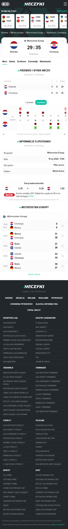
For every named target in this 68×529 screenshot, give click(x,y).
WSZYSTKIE (62, 11)
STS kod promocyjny (45, 475)
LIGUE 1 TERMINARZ (43, 407)
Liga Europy (8, 327)
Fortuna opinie (9, 479)
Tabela (12, 61)
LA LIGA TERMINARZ (43, 394)
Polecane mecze (43, 451)
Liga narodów (9, 361)
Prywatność (57, 297)
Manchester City (43, 353)
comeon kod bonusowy (46, 514)
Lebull (6, 505)
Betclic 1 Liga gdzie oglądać (15, 401)
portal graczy (34, 310)
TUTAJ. (31, 196)
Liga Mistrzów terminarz (47, 372)
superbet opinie (10, 484)
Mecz (4, 61)
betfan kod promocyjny (46, 496)
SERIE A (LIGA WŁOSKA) (12, 349)
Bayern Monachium (44, 340)
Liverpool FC (41, 331)
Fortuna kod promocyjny (47, 479)
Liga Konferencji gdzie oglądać (17, 405)
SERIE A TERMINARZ (43, 398)
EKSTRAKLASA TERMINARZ (46, 385)
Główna (4, 32)
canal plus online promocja (15, 393)
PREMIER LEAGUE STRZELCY (14, 442)
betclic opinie (42, 488)
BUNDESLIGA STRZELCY (12, 455)
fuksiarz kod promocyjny (14, 501)
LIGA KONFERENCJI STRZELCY (14, 434)
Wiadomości (45, 61)
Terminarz (21, 61)
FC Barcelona (42, 323)
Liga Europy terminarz (46, 377)
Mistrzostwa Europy (34, 32)
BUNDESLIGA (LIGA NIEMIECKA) (15, 353)
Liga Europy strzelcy (12, 429)
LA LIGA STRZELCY (10, 447)
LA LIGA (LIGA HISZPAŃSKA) (13, 344)
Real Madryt (41, 327)
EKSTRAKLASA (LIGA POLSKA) (14, 336)
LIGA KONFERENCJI (10, 331)
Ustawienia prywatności (21, 304)
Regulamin (43, 297)
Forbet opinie (9, 496)
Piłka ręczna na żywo (45, 429)
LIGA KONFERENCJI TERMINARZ (48, 381)
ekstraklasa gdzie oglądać (15, 388)
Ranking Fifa (41, 442)
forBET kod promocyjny (14, 488)
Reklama (31, 297)
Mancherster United (45, 336)
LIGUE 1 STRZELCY (10, 460)
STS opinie (7, 475)
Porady (39, 447)
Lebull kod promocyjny (46, 509)
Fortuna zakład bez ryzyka (48, 505)
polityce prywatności (58, 524)
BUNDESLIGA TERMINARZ (45, 403)
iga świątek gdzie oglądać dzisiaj (14, 382)
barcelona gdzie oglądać (14, 372)
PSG (37, 357)
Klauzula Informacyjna (47, 304)
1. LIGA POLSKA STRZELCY (13, 464)
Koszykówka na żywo (45, 438)
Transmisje (33, 61)
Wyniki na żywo (8, 11)
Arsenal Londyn (43, 344)
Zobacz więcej (34, 274)
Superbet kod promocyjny (47, 492)
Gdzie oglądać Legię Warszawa (16, 410)
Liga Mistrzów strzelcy (13, 425)
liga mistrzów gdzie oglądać (48, 464)
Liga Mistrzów (9, 323)
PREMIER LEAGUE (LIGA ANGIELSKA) (17, 340)
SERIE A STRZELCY (10, 451)
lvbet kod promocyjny (46, 501)
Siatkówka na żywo (44, 425)
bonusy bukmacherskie (13, 514)
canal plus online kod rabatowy (17, 397)
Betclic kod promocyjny (47, 484)
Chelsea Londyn (42, 349)
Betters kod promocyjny (14, 509)
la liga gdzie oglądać (12, 377)
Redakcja (20, 297)
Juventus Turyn (42, 361)
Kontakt (9, 297)
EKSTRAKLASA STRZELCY (13, 438)
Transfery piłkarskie (45, 455)
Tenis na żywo (42, 434)
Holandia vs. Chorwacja (56, 32)
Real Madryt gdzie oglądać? (15, 492)
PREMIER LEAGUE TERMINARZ (47, 390)
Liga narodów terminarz (47, 411)
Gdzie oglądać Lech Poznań (15, 414)
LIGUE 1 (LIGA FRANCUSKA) (13, 357)
